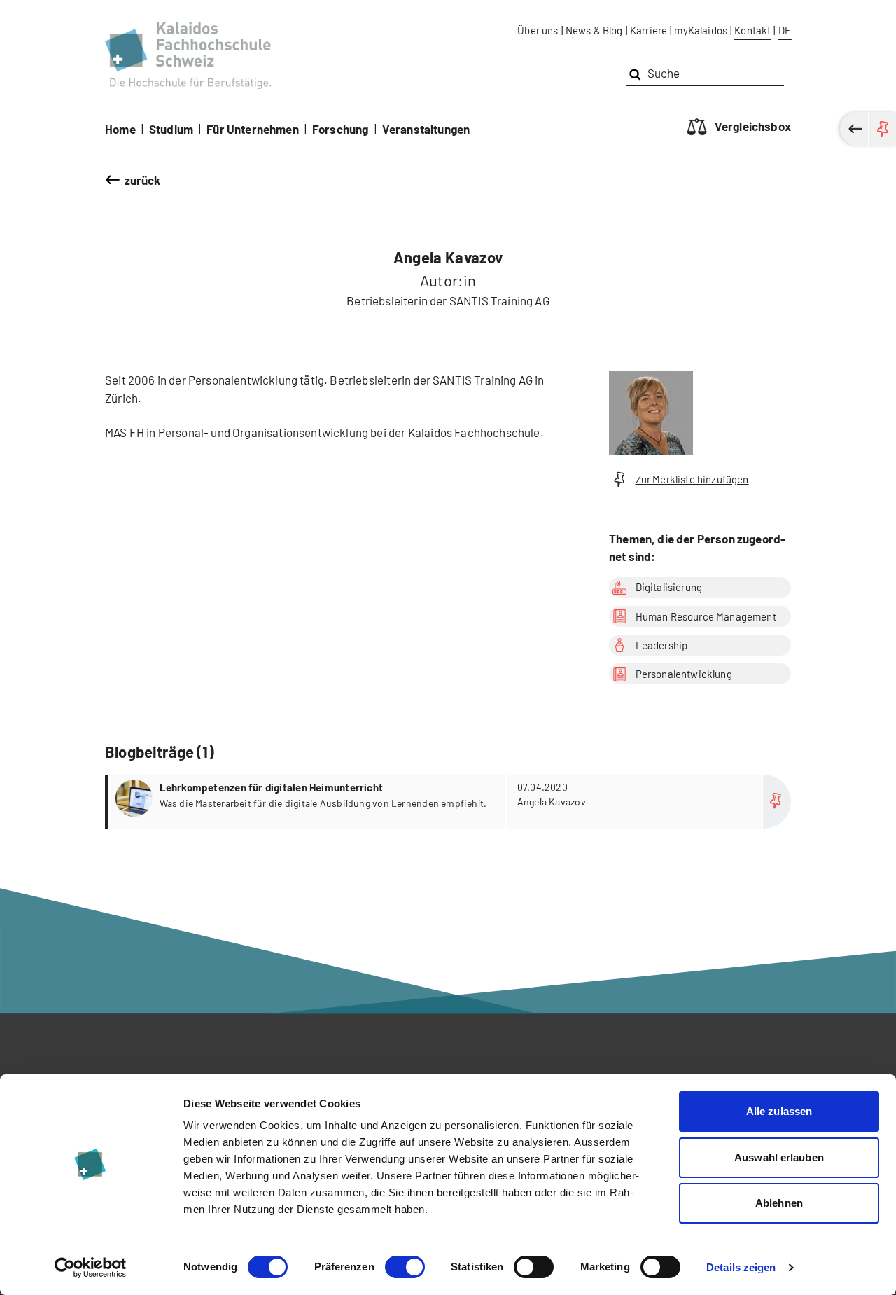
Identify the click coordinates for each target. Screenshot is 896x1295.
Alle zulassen (779, 1111)
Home (120, 129)
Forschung (340, 129)
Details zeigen (741, 1267)
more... (449, 802)
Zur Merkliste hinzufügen (692, 479)
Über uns (537, 30)
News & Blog (594, 30)
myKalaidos (700, 30)
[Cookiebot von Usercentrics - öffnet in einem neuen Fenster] (90, 1267)
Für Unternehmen (252, 129)
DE (784, 30)
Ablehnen (779, 1203)
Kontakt (752, 30)
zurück (143, 180)
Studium (171, 129)
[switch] (405, 1267)
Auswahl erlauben (779, 1157)
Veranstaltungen (426, 129)
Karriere (648, 30)
